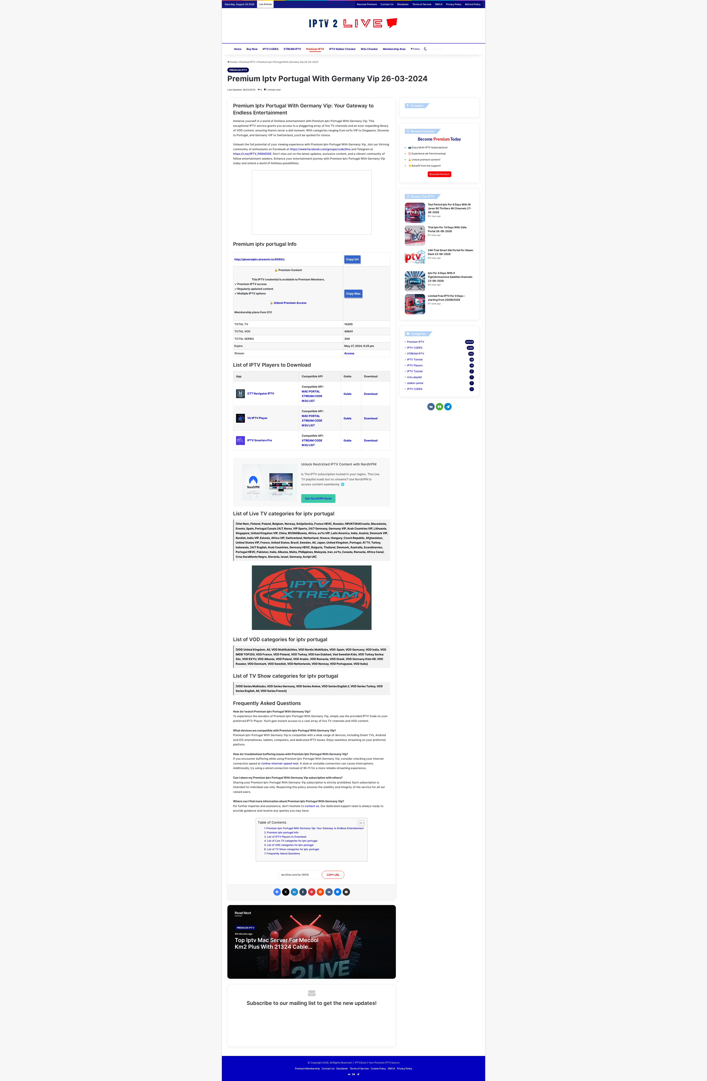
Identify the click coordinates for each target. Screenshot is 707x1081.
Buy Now (252, 48)
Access (349, 353)
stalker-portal (415, 383)
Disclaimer (403, 4)
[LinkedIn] (294, 892)
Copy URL (333, 874)
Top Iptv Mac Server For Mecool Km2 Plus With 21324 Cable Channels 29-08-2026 (277, 947)
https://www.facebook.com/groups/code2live (320, 149)
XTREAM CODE (312, 396)
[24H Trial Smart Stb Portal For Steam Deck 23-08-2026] (415, 258)
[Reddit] (320, 892)
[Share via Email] (346, 892)
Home (237, 48)
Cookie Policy (378, 1068)
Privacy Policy (453, 4)
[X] (285, 892)
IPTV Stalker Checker (342, 48)
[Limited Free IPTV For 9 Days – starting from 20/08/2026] (415, 304)
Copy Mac (353, 293)
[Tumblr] (303, 892)
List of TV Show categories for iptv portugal (293, 849)
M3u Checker (369, 48)
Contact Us (387, 4)
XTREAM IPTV (292, 48)
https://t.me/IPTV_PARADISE (252, 154)
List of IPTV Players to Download (286, 836)
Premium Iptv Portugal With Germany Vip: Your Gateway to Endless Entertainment (315, 828)
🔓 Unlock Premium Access (288, 303)
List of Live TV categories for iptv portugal (292, 840)
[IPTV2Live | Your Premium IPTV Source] (354, 23)
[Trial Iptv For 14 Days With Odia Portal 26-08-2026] (415, 236)
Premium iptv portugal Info (282, 832)
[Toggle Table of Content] (359, 823)
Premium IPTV (315, 48)
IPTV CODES (270, 48)
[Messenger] (337, 892)
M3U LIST (308, 401)
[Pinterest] (311, 892)
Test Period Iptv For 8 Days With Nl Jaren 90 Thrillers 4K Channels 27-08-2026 (450, 208)
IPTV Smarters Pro (259, 440)
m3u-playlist (414, 377)
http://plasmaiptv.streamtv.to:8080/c (259, 259)
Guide (347, 394)
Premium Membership (307, 1068)
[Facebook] (277, 892)
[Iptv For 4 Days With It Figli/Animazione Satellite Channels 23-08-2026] (415, 281)
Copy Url (352, 259)
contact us (312, 806)
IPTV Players (415, 365)
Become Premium (367, 4)
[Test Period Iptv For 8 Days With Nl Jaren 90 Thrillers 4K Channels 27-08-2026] (415, 213)
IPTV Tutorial (415, 359)
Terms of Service (421, 4)
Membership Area (394, 48)
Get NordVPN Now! (318, 498)
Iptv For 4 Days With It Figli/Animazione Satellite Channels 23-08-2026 (450, 276)
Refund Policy (473, 4)
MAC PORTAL (311, 391)
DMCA (438, 4)
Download (371, 394)
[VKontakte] (329, 892)
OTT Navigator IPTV (260, 393)
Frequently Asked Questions (283, 853)
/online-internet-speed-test (279, 763)
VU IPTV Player (257, 418)
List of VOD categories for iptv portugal (290, 845)
